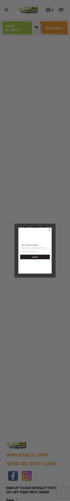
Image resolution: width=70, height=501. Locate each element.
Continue (35, 257)
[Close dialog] (49, 229)
